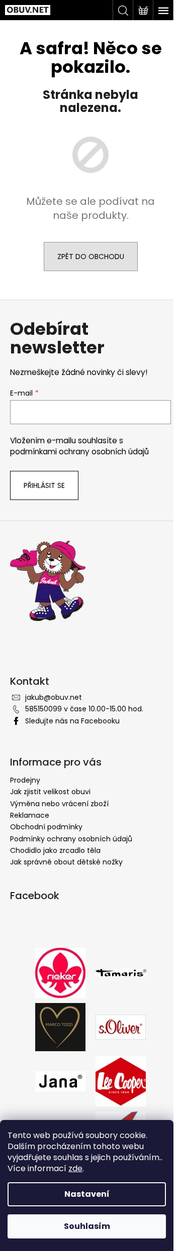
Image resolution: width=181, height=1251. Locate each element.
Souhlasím (87, 1226)
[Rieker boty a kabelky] (60, 972)
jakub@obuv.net (53, 697)
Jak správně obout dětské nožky (66, 862)
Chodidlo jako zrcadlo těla (55, 850)
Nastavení (87, 1194)
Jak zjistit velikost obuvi (50, 792)
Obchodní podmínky (46, 827)
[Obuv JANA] (60, 1080)
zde (75, 1168)
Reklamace (29, 815)
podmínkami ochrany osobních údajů (79, 451)
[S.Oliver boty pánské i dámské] (121, 1026)
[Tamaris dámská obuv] (121, 972)
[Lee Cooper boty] (121, 1080)
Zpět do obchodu (90, 257)
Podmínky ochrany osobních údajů (71, 839)
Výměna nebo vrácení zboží (59, 804)
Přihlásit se (44, 485)
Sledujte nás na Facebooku (72, 721)
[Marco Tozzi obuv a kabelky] (60, 1026)
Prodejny (25, 780)
